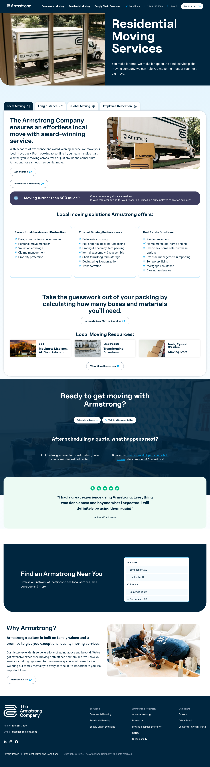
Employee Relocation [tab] (117, 106)
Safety (135, 732)
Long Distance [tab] (47, 106)
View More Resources (103, 366)
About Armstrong (141, 714)
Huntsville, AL (136, 577)
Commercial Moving (53, 6)
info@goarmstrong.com (24, 731)
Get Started (190, 6)
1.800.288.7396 (155, 6)
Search (174, 6)
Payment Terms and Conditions (41, 754)
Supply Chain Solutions (107, 6)
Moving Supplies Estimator (146, 726)
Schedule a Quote (86, 420)
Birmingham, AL (137, 569)
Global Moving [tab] (80, 106)
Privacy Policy (11, 754)
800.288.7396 (19, 725)
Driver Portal (185, 720)
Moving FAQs (177, 352)
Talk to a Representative (120, 420)
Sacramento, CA (137, 599)
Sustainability (139, 739)
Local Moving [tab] (16, 106)
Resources (137, 720)
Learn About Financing (27, 183)
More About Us (19, 679)
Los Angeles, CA (137, 591)
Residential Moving (79, 6)
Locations (134, 6)
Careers (183, 714)
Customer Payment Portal (192, 726)
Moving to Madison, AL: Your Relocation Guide (53, 352)
